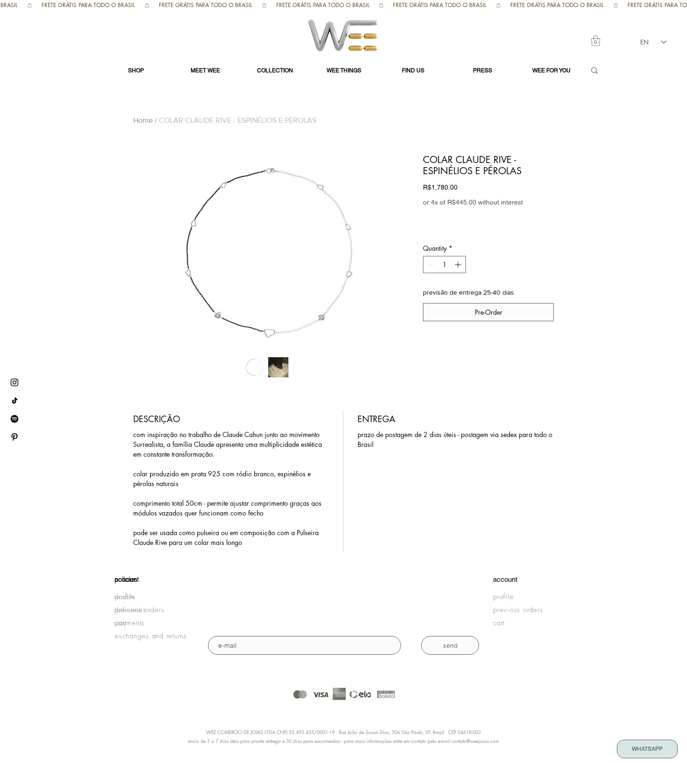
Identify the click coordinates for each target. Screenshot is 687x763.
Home (143, 120)
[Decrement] (430, 264)
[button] (595, 40)
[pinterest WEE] (14, 437)
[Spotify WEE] (14, 419)
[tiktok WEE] (14, 401)
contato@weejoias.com (475, 740)
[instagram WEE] (14, 382)
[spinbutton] (444, 264)
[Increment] (459, 264)
